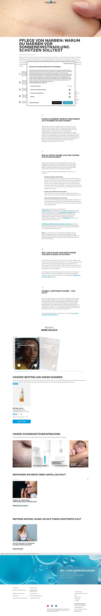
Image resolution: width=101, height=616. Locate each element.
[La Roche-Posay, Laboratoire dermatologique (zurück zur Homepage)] (50, 2)
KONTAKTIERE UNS (34, 593)
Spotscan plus (33, 587)
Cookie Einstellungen (18, 593)
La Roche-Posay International (34, 591)
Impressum (15, 587)
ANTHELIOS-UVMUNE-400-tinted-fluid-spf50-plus (56, 224)
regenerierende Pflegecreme (67, 212)
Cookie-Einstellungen (34, 102)
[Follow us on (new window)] (52, 606)
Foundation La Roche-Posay (20, 598)
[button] (22, 371)
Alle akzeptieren (67, 102)
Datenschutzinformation (19, 590)
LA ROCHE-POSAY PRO (35, 598)
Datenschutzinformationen (36, 82)
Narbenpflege (46, 210)
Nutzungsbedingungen (36, 595)
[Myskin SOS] (98, 613)
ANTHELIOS (66, 218)
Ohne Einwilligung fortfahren (68, 63)
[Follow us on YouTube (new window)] (48, 606)
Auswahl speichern (57, 102)
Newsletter (16, 595)
